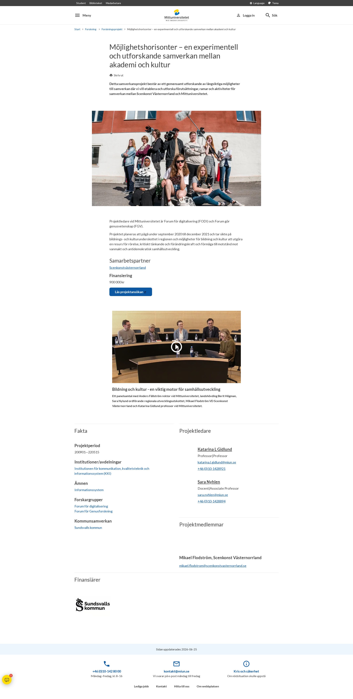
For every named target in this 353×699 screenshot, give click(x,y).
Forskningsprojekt (112, 29)
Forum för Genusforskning (93, 511)
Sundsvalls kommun (88, 527)
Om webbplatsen (208, 686)
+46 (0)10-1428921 (211, 469)
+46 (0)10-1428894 (211, 501)
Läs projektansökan (129, 292)
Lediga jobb (141, 686)
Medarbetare (113, 3)
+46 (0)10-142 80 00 (106, 671)
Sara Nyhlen (209, 481)
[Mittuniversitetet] (176, 15)
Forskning (91, 29)
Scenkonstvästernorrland (127, 268)
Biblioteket (96, 3)
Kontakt (161, 686)
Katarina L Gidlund (215, 449)
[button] (6, 679)
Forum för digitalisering (91, 506)
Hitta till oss (181, 686)
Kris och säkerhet (246, 671)
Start (77, 29)
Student (81, 3)
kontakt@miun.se (176, 671)
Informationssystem (89, 490)
